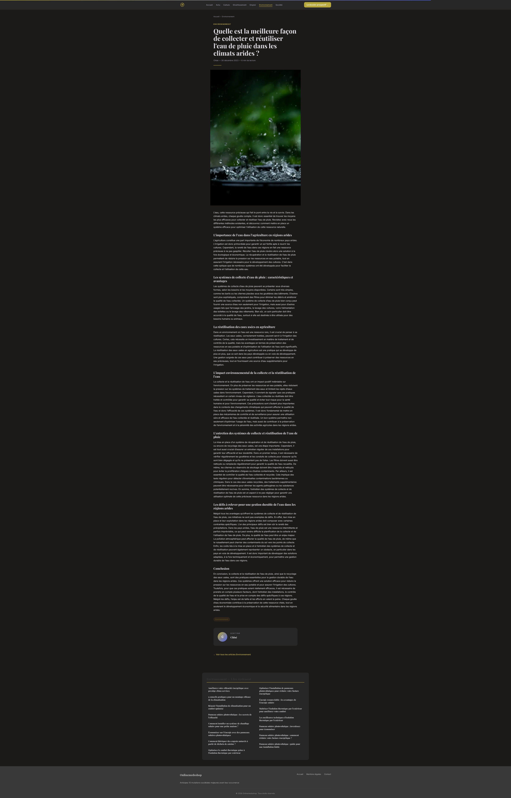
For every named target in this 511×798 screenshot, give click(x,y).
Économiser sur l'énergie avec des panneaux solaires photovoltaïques (229, 734)
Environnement (265, 5)
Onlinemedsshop (191, 775)
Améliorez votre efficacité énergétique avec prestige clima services (228, 689)
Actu (218, 5)
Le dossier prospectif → (318, 5)
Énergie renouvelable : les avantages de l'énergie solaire (277, 701)
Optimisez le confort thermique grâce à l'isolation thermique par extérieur (226, 751)
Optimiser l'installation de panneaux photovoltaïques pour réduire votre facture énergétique (279, 691)
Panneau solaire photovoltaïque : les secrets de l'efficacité (230, 716)
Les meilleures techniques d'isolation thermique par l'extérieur (276, 719)
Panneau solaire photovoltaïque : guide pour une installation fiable (279, 745)
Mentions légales (313, 774)
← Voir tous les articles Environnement (232, 654)
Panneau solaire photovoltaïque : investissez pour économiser (279, 727)
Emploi (253, 5)
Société (279, 5)
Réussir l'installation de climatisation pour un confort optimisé (229, 707)
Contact (327, 774)
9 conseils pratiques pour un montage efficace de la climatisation (229, 698)
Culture (226, 5)
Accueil (209, 5)
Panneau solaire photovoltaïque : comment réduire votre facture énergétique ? (279, 736)
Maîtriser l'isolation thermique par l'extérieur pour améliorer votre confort (280, 710)
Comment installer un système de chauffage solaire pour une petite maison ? (228, 725)
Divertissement (239, 5)
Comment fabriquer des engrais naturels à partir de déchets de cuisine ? (228, 742)
